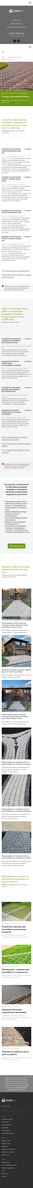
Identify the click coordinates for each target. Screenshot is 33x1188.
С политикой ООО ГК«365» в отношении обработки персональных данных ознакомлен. (17, 1087)
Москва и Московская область (16, 27)
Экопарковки (5, 1122)
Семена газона (6, 1140)
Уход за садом (5, 1130)
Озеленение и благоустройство (14, 57)
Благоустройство (6, 1124)
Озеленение (5, 1127)
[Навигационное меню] (30, 3)
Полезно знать (6, 1162)
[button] (16, 546)
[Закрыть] (31, 1076)
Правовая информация (8, 1168)
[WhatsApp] (18, 41)
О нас (3, 1170)
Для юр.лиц (5, 1173)
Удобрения (4, 1146)
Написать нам (16, 20)
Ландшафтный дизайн (7, 1133)
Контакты (4, 1176)
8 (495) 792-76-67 (16, 33)
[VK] (6, 1106)
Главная (3, 57)
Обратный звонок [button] (16, 23)
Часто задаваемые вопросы (9, 1165)
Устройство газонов (7, 1119)
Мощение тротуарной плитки (8, 59)
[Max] (14, 41)
